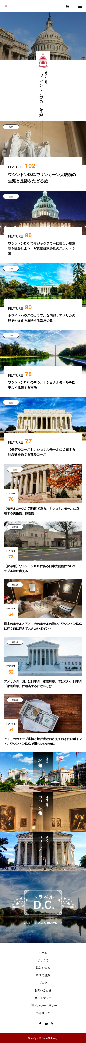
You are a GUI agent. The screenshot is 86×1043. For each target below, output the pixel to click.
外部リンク (43, 1013)
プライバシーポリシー (43, 1005)
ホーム (43, 952)
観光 (11, 127)
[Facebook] (40, 1024)
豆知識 (15, 527)
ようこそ (43, 960)
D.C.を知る (43, 967)
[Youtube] (46, 1024)
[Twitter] (34, 1024)
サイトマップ (43, 998)
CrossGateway (49, 1038)
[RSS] (52, 1024)
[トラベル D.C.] (6, 6)
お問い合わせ (43, 990)
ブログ (43, 983)
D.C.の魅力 (43, 975)
